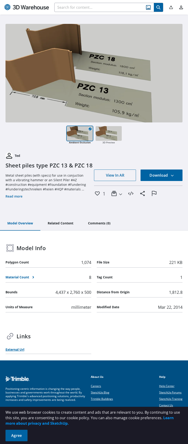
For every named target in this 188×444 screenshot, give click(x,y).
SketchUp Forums (170, 392)
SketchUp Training (170, 399)
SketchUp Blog (100, 392)
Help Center (166, 386)
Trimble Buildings (102, 399)
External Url (15, 349)
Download (159, 175)
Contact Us (166, 405)
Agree (16, 435)
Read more (14, 196)
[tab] (20, 223)
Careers (96, 386)
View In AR (115, 175)
